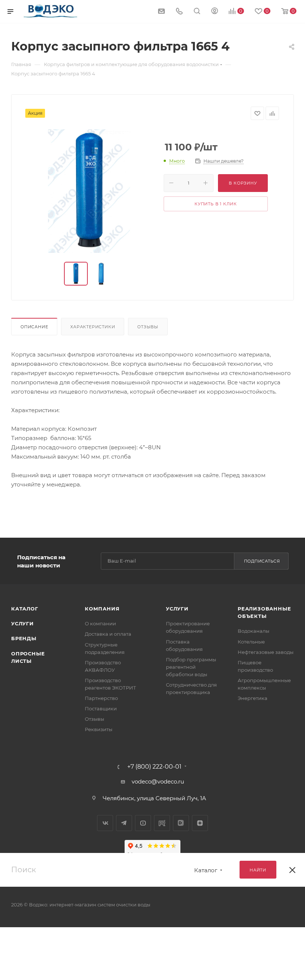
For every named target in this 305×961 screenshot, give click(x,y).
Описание (34, 326)
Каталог (24, 609)
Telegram (124, 823)
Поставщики (101, 708)
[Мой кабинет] (214, 11)
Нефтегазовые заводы (265, 652)
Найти (258, 870)
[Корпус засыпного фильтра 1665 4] (89, 191)
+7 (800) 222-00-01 (154, 767)
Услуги (22, 623)
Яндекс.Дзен (200, 823)
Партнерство (101, 698)
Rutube (162, 823)
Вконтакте (105, 823)
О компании (100, 623)
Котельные (251, 642)
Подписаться (262, 561)
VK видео (181, 823)
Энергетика (252, 698)
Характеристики (92, 326)
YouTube (143, 823)
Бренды (23, 638)
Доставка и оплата (108, 634)
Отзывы (147, 326)
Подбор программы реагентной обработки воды (191, 667)
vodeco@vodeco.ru (158, 781)
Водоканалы (253, 631)
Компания (102, 609)
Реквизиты (98, 729)
